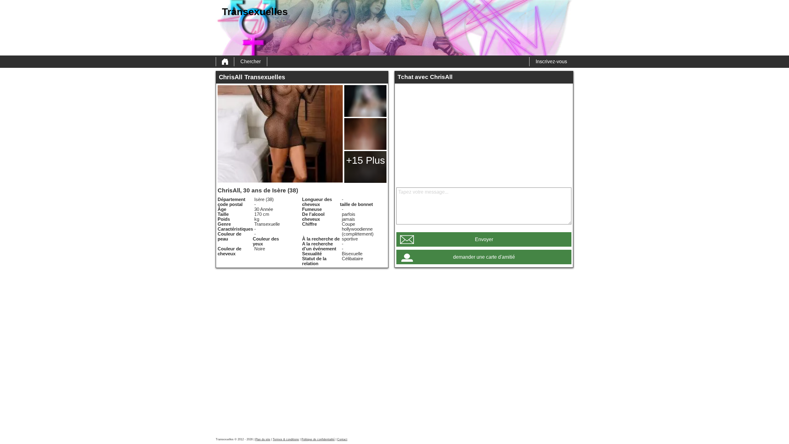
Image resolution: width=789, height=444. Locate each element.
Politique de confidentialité (318, 439)
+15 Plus (365, 160)
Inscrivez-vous (551, 61)
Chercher (250, 61)
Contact (342, 439)
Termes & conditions (286, 439)
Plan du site (262, 439)
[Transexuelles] (225, 61)
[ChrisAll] (280, 134)
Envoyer (484, 239)
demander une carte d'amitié (484, 257)
